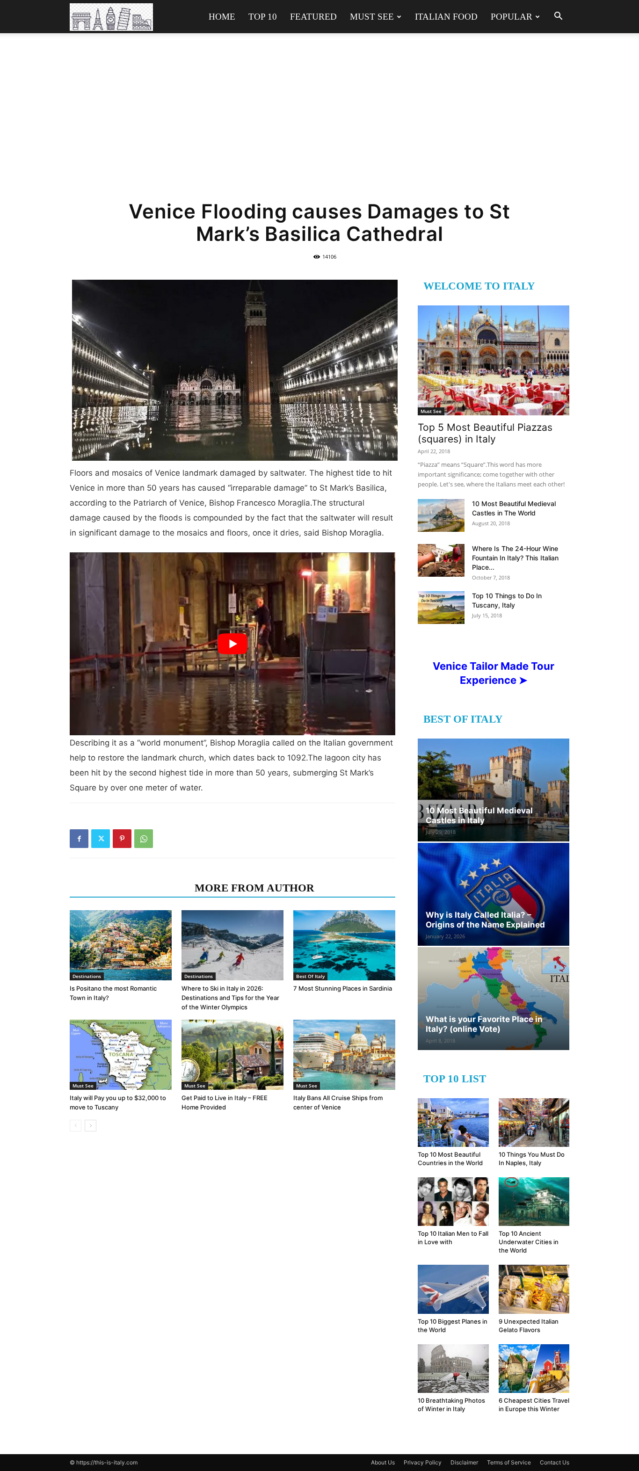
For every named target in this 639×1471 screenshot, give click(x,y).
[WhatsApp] (143, 838)
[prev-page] (75, 1125)
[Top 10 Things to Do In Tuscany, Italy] (441, 607)
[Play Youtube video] (232, 643)
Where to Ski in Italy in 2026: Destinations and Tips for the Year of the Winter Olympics (230, 998)
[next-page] (90, 1125)
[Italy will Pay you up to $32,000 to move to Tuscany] (121, 1055)
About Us (383, 1462)
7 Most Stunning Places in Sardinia (342, 988)
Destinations (87, 976)
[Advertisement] (319, 122)
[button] (558, 17)
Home (222, 17)
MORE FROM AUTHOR (254, 888)
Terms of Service (509, 1462)
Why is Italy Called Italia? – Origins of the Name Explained (485, 919)
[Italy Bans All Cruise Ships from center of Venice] (344, 1055)
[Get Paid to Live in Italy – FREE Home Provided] (232, 1055)
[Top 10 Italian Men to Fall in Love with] (453, 1201)
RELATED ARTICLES (129, 888)
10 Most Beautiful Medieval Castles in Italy (479, 815)
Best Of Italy (310, 976)
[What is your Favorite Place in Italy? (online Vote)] (493, 998)
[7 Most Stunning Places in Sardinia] (344, 945)
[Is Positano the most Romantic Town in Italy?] (121, 945)
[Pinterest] (122, 838)
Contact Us (554, 1462)
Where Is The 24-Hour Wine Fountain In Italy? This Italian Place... (515, 557)
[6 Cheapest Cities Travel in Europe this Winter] (534, 1368)
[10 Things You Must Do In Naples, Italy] (534, 1122)
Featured (313, 17)
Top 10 (262, 17)
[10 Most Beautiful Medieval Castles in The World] (441, 515)
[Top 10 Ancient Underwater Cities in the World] (534, 1201)
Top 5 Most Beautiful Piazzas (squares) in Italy (485, 433)
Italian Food (446, 17)
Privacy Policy (423, 1462)
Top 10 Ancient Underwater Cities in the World (529, 1242)
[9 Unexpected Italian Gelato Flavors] (534, 1289)
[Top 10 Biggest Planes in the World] (453, 1289)
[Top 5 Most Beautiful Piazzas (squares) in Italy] (493, 360)
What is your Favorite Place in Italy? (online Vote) (484, 1024)
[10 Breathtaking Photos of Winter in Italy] (453, 1368)
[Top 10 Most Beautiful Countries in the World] (453, 1122)
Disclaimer (464, 1462)
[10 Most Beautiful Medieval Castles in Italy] (493, 790)
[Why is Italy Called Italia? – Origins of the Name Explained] (493, 894)
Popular (511, 17)
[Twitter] (100, 838)
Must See (372, 17)
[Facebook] (79, 838)
